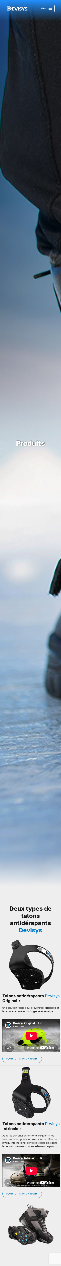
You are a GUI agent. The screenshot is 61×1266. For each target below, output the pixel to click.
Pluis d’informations (22, 1058)
